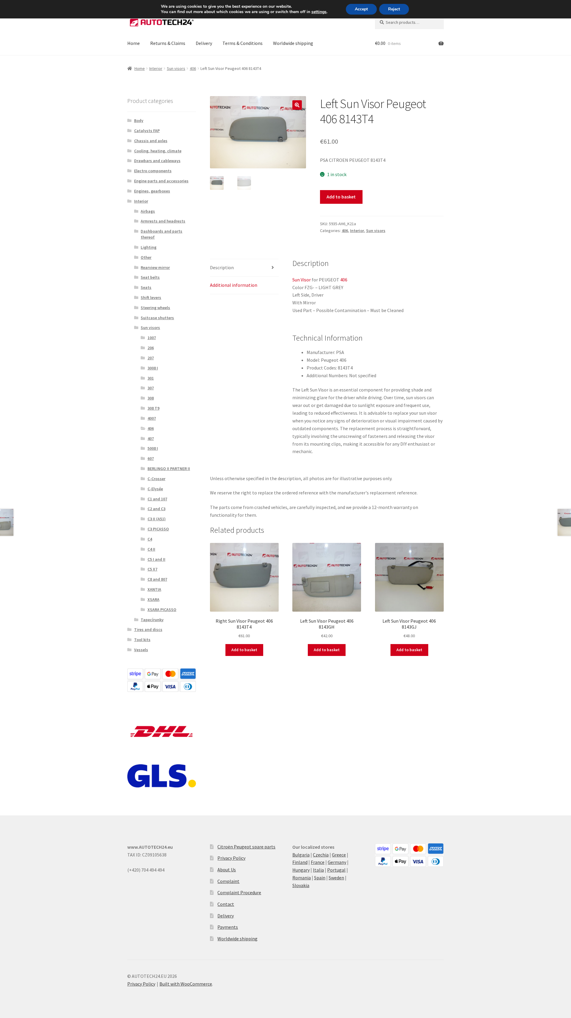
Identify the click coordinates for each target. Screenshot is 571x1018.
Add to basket (341, 197)
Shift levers (151, 297)
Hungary (301, 870)
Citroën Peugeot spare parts (246, 847)
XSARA (153, 599)
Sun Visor (301, 280)
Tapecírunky (152, 619)
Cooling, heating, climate (157, 151)
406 (193, 68)
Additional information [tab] (233, 285)
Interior (155, 68)
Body (138, 120)
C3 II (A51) (157, 518)
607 (151, 458)
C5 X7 (152, 569)
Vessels (141, 649)
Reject (394, 9)
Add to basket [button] (244, 649)
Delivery (204, 43)
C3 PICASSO (158, 529)
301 (151, 378)
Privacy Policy (231, 858)
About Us (226, 870)
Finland (300, 862)
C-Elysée (155, 488)
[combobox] (409, 22)
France (317, 862)
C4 (150, 539)
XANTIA (154, 589)
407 (151, 438)
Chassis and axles (150, 140)
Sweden (336, 878)
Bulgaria (301, 855)
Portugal (336, 870)
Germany (337, 862)
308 (151, 398)
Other (146, 257)
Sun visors (176, 68)
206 (151, 347)
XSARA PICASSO (162, 609)
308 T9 (153, 408)
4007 (152, 418)
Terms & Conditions (242, 43)
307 (151, 388)
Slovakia (300, 885)
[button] (297, 105)
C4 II (151, 549)
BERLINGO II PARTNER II (169, 468)
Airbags (148, 211)
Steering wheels (155, 307)
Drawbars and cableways (157, 160)
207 (151, 358)
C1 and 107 (157, 499)
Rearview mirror (155, 267)
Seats (146, 287)
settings (319, 12)
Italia (318, 870)
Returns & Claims (167, 43)
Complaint (228, 881)
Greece (339, 855)
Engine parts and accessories (161, 181)
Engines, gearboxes (152, 191)
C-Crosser (156, 478)
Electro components (153, 170)
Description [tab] (222, 267)
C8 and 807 (157, 579)
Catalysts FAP (147, 130)
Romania (301, 878)
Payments (227, 927)
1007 (152, 337)
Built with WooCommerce (185, 984)
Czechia (321, 855)
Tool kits (142, 639)
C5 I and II (156, 559)
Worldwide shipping (293, 43)
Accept (361, 9)
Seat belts (150, 277)
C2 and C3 (156, 508)
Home (133, 43)
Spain (319, 878)
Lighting (148, 247)
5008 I (153, 448)
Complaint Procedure (239, 892)
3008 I (153, 368)
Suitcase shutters (157, 317)
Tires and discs (148, 629)
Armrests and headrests (163, 221)
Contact (225, 904)
